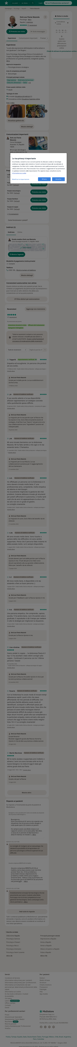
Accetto (58, 179)
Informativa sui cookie (19, 173)
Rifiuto (44, 179)
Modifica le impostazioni (20, 179)
